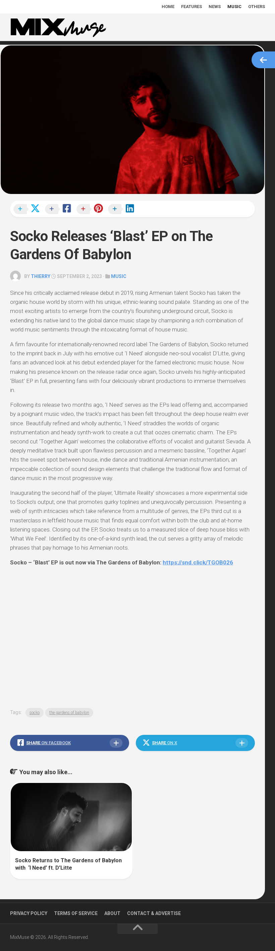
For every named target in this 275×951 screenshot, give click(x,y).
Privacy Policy (28, 913)
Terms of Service (76, 913)
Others (256, 6)
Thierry (40, 276)
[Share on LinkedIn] (123, 209)
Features (191, 6)
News (215, 6)
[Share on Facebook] (60, 209)
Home (168, 6)
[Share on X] (28, 209)
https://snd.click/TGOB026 (198, 562)
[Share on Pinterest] (91, 209)
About (112, 913)
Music (234, 6)
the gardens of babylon (69, 712)
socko (35, 712)
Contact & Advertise (154, 913)
